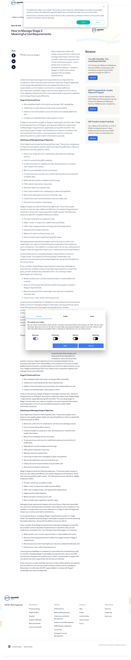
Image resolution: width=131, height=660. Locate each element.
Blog (80, 609)
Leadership (108, 612)
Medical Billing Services (62, 612)
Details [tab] (65, 316)
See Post (93, 78)
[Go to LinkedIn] (9, 647)
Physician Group (34, 609)
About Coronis (109, 605)
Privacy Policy (17, 647)
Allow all (91, 345)
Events (81, 612)
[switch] (55, 338)
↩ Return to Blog (17, 17)
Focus (81, 623)
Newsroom (108, 616)
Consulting (58, 630)
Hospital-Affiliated (35, 620)
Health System (34, 612)
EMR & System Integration (63, 626)
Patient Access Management (64, 622)
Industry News (84, 616)
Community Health (35, 627)
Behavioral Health (35, 623)
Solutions (57, 605)
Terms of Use (28, 647)
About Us (108, 609)
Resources (82, 605)
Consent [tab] (38, 316)
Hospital (31, 616)
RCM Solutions (59, 609)
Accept (83, 22)
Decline (98, 22)
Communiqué (84, 620)
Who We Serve (33, 605)
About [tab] (92, 316)
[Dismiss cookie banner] (104, 7)
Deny (65, 345)
